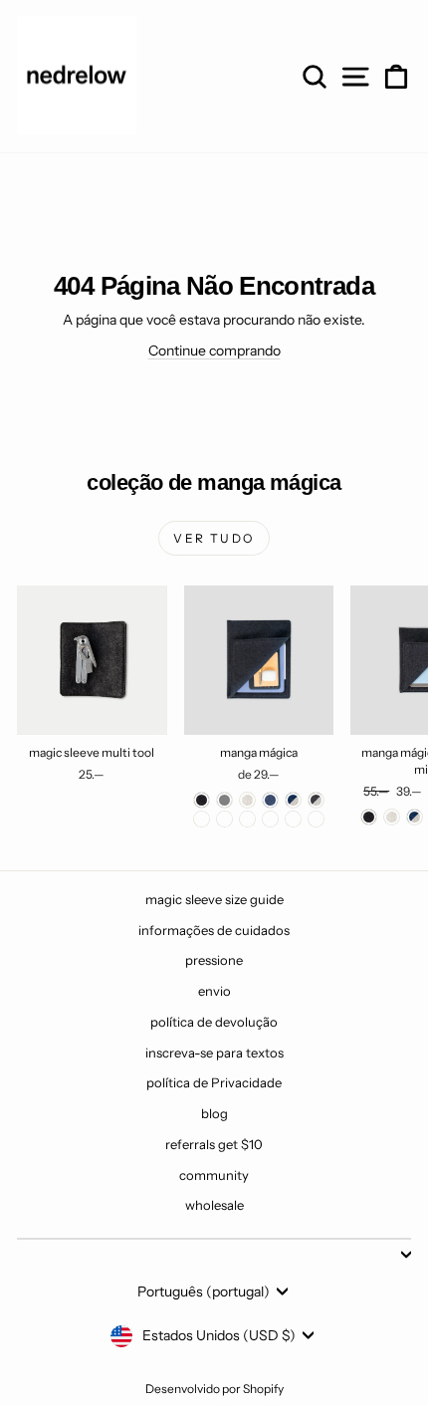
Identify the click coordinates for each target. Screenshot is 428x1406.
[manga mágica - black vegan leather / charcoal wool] (293, 819)
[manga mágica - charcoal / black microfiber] (224, 819)
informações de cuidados (214, 930)
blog (214, 1113)
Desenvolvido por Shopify (214, 1388)
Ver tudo (213, 538)
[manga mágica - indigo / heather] (293, 800)
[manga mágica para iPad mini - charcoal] (368, 817)
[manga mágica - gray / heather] (201, 819)
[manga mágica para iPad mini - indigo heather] (414, 817)
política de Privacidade (214, 1082)
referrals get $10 (214, 1144)
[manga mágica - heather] (247, 800)
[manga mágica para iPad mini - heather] (391, 817)
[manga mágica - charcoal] (201, 800)
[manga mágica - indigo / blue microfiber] (247, 819)
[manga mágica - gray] (224, 800)
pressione (214, 960)
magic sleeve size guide (214, 899)
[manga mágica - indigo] (270, 800)
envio (214, 991)
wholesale (214, 1205)
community (214, 1175)
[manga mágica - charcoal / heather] (316, 800)
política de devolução (214, 1022)
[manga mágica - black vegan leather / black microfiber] (316, 819)
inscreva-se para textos (214, 1052)
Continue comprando (214, 350)
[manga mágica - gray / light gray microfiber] (270, 819)
